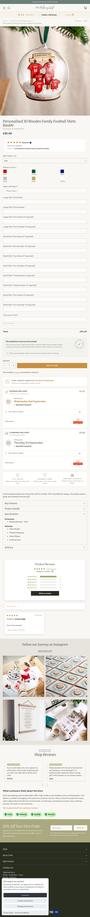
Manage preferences (25, 906)
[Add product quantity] (13, 365)
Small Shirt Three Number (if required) (19, 285)
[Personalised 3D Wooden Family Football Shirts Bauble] (45, 71)
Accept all (25, 895)
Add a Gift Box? (10, 186)
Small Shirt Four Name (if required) (18, 295)
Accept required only (25, 901)
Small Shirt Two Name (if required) (18, 256)
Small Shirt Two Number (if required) (19, 266)
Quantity (6, 360)
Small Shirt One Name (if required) (18, 236)
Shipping (16, 372)
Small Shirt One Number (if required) (19, 246)
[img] (12, 615)
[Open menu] (4, 7)
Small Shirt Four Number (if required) (19, 305)
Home (5, 21)
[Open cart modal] (85, 7)
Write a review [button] (45, 593)
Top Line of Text (10, 315)
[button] (45, 145)
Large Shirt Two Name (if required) (18, 217)
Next (85, 21)
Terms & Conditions (22, 913)
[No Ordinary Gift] (45, 7)
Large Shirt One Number (14, 207)
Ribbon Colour (10, 167)
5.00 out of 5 (51, 569)
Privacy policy (9, 913)
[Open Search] (8, 7)
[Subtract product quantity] (5, 365)
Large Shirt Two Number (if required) (19, 227)
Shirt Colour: (9, 156)
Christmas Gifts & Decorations (21, 21)
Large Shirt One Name (13, 197)
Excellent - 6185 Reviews (49, 15)
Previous (78, 21)
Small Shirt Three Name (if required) (19, 275)
